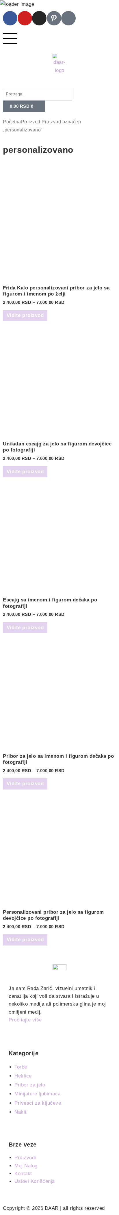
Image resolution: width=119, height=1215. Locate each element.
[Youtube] (25, 18)
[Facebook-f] (10, 18)
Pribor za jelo (29, 1085)
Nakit (20, 1112)
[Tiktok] (68, 18)
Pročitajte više (25, 1020)
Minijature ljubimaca (37, 1094)
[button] (59, 84)
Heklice (23, 1076)
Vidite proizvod (25, 315)
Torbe (20, 1067)
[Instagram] (39, 18)
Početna (12, 121)
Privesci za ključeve (37, 1103)
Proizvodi (31, 121)
